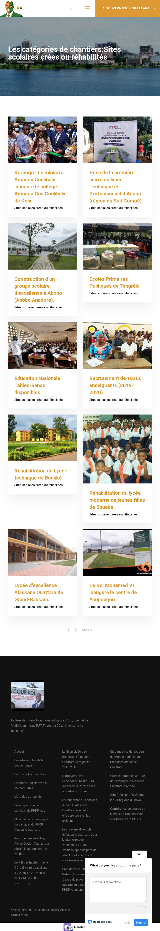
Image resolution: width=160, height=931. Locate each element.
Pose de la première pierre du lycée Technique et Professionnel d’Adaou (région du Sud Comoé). (116, 187)
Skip (127, 922)
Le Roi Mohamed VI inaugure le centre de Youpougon (113, 592)
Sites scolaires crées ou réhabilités (38, 208)
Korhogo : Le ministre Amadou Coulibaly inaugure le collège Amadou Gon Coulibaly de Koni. (39, 187)
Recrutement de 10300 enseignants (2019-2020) (115, 385)
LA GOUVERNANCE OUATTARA (125, 8)
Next (85, 629)
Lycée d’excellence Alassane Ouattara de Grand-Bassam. (38, 592)
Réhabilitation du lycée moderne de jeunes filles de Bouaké (117, 500)
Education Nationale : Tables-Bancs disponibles (38, 385)
